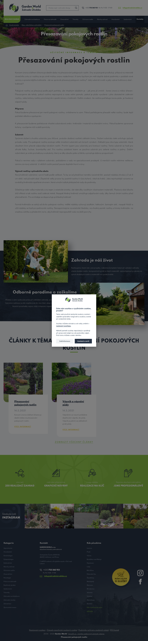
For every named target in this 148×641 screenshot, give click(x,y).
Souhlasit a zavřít (83, 341)
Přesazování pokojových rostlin (54, 25)
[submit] (76, 7)
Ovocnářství (64, 19)
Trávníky (75, 19)
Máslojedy (90, 581)
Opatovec (90, 563)
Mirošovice (90, 589)
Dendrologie (8, 555)
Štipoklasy (90, 578)
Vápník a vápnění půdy (73, 403)
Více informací (22, 426)
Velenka (90, 592)
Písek (88, 552)
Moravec (90, 585)
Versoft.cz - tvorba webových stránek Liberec (86, 634)
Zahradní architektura (32, 19)
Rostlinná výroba (9, 585)
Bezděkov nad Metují (94, 559)
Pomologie (7, 578)
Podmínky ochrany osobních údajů (93, 630)
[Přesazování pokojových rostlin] (23, 382)
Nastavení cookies (37, 630)
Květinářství (8, 563)
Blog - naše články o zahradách (31, 25)
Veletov (89, 596)
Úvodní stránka (14, 25)
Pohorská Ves (91, 574)
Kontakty (140, 19)
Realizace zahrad (12, 19)
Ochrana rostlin (87, 19)
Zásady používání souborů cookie (62, 630)
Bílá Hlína (90, 570)
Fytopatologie (8, 559)
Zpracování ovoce (10, 607)
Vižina (89, 555)
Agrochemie (8, 548)
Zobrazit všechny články (74, 442)
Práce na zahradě (50, 19)
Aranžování (115, 19)
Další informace (64, 341)
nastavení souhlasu (63, 326)
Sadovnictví (128, 19)
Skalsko (89, 604)
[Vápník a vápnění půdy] (71, 382)
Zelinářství (7, 604)
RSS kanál (114, 630)
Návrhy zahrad (102, 19)
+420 (91, 8)
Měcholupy (90, 600)
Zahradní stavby (9, 600)
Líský (88, 567)
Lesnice (89, 548)
